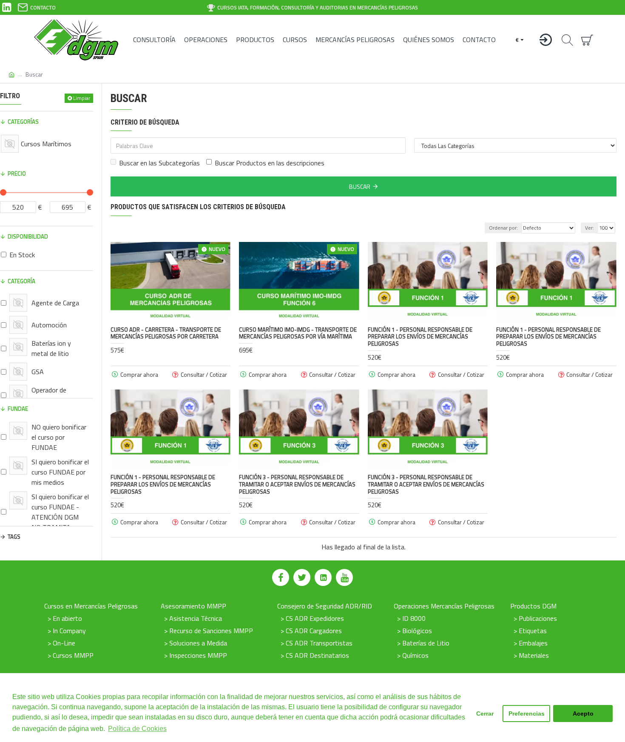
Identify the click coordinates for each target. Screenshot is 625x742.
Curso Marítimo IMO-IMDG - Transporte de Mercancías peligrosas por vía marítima (298, 333)
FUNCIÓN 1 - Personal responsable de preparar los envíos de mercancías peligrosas (420, 337)
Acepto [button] (583, 713)
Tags (14, 536)
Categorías (23, 121)
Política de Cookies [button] (137, 728)
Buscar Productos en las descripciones (269, 163)
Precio (17, 173)
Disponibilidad (28, 236)
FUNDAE (18, 408)
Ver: (589, 228)
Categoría (21, 281)
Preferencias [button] (527, 713)
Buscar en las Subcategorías (159, 163)
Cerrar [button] (485, 713)
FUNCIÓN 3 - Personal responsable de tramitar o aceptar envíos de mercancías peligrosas (297, 484)
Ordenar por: (503, 228)
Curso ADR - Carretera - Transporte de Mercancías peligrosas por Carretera (166, 333)
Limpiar (81, 98)
